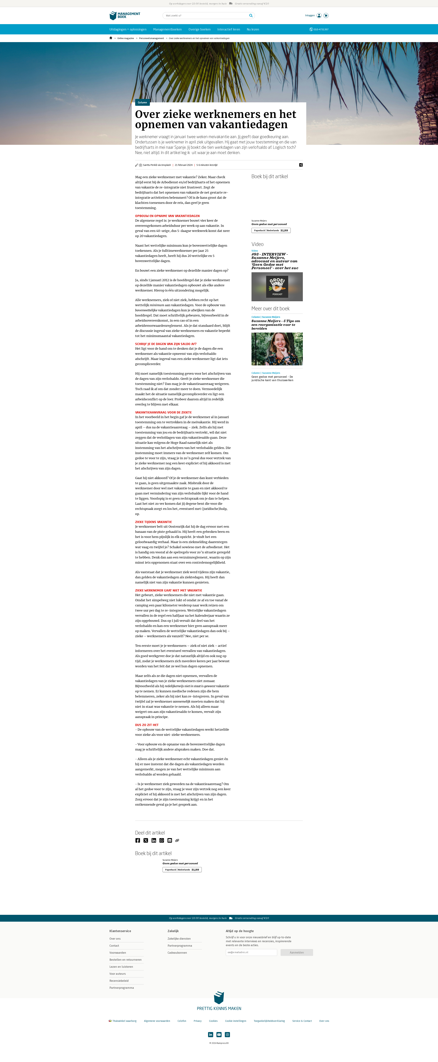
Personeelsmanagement (151, 38)
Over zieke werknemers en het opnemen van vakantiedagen (199, 38)
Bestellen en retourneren (126, 959)
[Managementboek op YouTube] (219, 1034)
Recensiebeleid (119, 980)
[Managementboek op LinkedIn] (210, 1034)
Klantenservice (120, 931)
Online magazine (125, 38)
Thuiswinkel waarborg (124, 1021)
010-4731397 (321, 29)
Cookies (213, 1021)
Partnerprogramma (122, 987)
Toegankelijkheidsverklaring (269, 1021)
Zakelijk (173, 931)
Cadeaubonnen (177, 952)
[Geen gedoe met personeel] (263, 198)
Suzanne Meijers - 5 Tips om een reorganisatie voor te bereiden (276, 324)
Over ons (115, 938)
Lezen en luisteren (121, 966)
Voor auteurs (118, 973)
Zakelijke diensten (179, 938)
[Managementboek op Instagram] (227, 1034)
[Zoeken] (251, 15)
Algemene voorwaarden (157, 1021)
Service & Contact (302, 1021)
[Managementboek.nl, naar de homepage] (125, 19)
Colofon (182, 1021)
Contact (114, 945)
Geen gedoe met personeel (269, 224)
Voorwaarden (118, 952)
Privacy (198, 1021)
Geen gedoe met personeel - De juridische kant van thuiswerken (272, 378)
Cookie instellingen (235, 1021)
